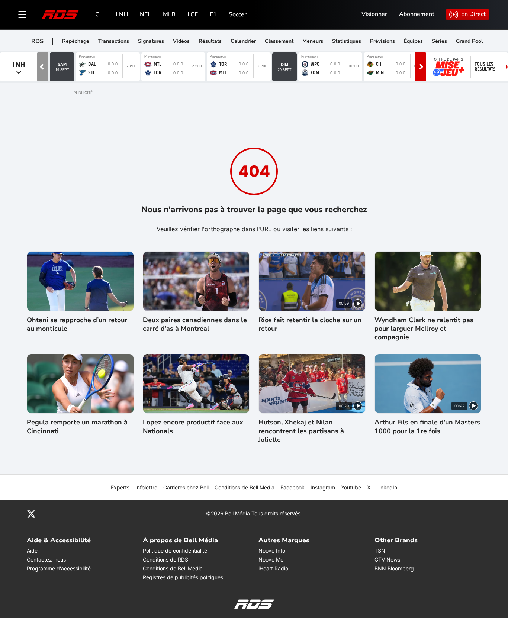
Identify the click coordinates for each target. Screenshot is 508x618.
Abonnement (416, 14)
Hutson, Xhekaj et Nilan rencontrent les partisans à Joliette (301, 431)
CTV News (387, 559)
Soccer (238, 14)
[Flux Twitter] (31, 513)
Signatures (151, 41)
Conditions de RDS (165, 559)
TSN (379, 550)
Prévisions (382, 41)
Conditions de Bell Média (244, 487)
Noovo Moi (271, 559)
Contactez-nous (46, 559)
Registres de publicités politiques (183, 577)
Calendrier (243, 41)
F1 (213, 14)
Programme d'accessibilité (59, 568)
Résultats (210, 41)
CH (99, 14)
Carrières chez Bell (186, 487)
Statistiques (346, 41)
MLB (169, 14)
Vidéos (181, 41)
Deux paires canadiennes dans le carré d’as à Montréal (195, 324)
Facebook (292, 487)
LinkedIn (386, 487)
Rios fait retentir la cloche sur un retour (309, 324)
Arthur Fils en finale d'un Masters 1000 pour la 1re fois (427, 426)
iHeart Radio (273, 568)
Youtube (351, 487)
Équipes (413, 41)
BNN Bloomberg (394, 568)
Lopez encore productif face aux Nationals (193, 426)
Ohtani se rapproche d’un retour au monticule (77, 324)
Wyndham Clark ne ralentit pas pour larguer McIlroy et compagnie (423, 329)
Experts (120, 487)
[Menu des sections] (22, 14)
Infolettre (146, 487)
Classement (279, 41)
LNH (122, 14)
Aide (32, 550)
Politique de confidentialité (175, 550)
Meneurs (312, 41)
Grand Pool (469, 41)
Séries (439, 41)
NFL (145, 14)
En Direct (473, 14)
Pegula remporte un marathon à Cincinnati (77, 426)
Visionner (374, 14)
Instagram (323, 487)
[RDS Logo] (60, 14)
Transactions (113, 41)
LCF (192, 14)
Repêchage (75, 41)
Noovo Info (271, 550)
